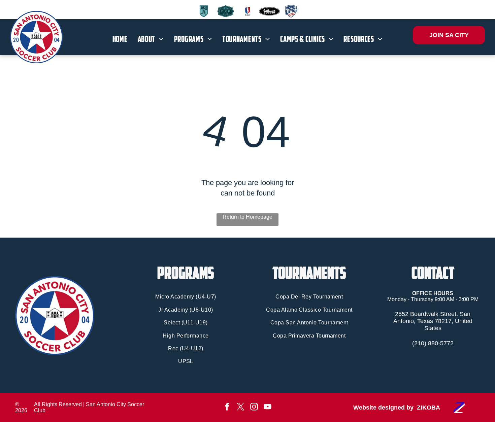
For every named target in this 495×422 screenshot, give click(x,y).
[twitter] (240, 407)
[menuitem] (120, 39)
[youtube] (267, 407)
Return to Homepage (247, 217)
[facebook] (227, 407)
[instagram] (254, 407)
